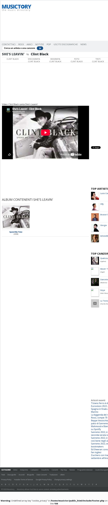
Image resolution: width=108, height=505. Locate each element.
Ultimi (62, 475)
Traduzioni (54, 475)
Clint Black (13, 59)
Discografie (12, 475)
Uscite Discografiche (66, 44)
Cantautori (34, 470)
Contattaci (9, 44)
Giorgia (103, 225)
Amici (30, 44)
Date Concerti (42, 475)
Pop (49, 44)
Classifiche (45, 470)
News (83, 44)
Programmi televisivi (85, 470)
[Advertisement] (71, 20)
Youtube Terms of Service (23, 479)
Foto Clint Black (77, 60)
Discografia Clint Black (34, 60)
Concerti (55, 470)
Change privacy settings (63, 479)
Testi (3, 475)
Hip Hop (64, 470)
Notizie (39, 44)
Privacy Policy (6, 479)
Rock (21, 44)
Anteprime (24, 470)
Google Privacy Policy (44, 479)
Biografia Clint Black (55, 60)
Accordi (21, 475)
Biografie (30, 475)
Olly (102, 204)
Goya (102, 290)
